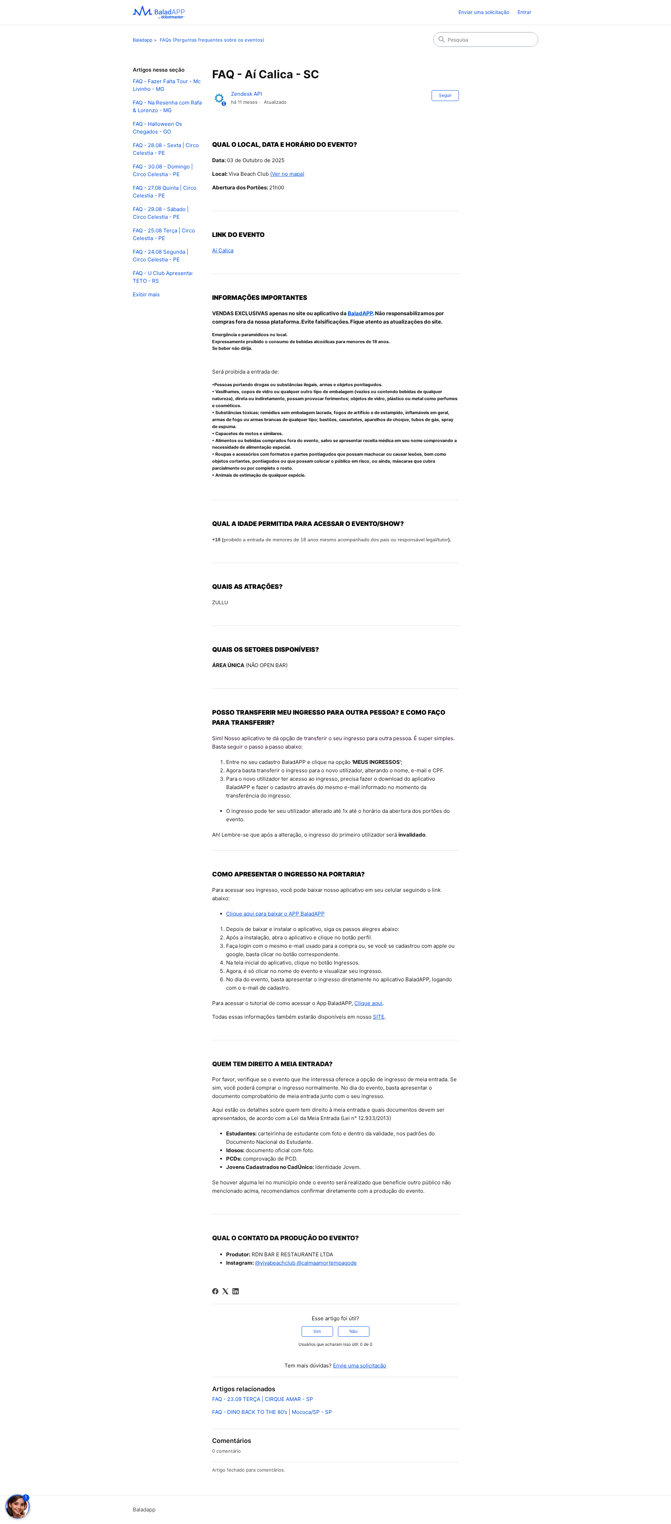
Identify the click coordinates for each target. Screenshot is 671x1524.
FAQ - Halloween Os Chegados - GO (157, 128)
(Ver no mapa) (287, 174)
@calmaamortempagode (326, 1262)
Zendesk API (246, 94)
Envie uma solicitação (359, 1365)
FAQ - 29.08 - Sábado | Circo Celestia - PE (161, 213)
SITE (378, 1016)
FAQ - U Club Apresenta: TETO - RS (163, 277)
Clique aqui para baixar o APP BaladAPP (275, 913)
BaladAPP (360, 313)
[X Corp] (225, 1291)
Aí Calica (222, 250)
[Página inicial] (159, 12)
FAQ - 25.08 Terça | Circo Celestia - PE (164, 234)
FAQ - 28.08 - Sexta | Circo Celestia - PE (166, 149)
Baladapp (142, 40)
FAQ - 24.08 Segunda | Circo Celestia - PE (160, 255)
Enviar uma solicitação (484, 12)
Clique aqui (368, 1003)
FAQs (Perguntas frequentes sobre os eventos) (212, 40)
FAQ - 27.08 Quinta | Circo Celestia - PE (164, 192)
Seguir (445, 95)
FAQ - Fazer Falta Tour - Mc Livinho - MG (167, 85)
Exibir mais (146, 294)
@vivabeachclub (275, 1262)
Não (353, 1331)
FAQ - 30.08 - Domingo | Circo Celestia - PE (163, 170)
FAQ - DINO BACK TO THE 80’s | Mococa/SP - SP (272, 1412)
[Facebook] (215, 1291)
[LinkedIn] (235, 1291)
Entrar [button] (524, 12)
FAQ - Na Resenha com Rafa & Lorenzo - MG (167, 106)
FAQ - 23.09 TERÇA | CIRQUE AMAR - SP (262, 1399)
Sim (317, 1331)
